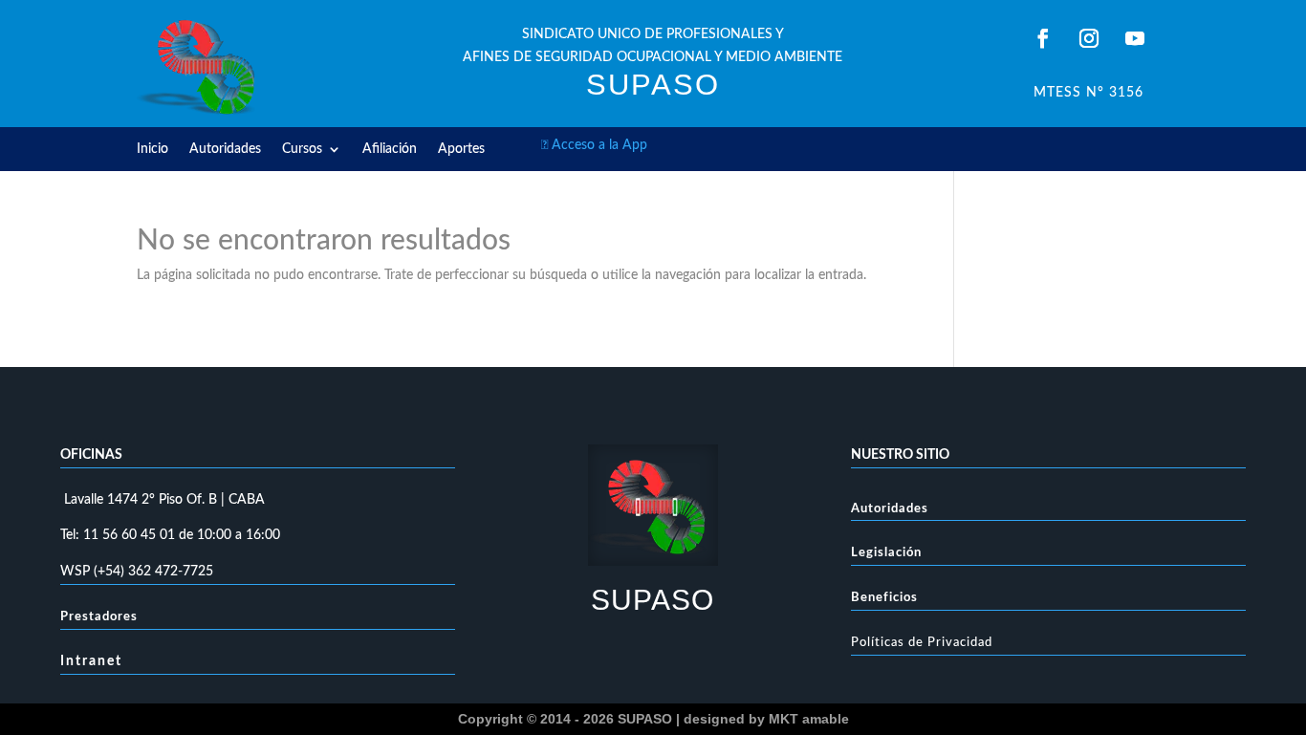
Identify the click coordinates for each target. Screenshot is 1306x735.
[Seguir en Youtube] (1135, 38)
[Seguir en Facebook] (1043, 38)
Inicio (152, 149)
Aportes (461, 149)
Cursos (302, 149)
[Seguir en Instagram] (1089, 38)
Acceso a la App (594, 145)
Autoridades (225, 149)
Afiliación (389, 149)
